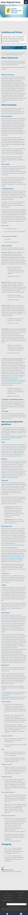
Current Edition (20, 892)
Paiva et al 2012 (17, 456)
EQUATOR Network (15, 556)
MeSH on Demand (8, 506)
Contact (20, 897)
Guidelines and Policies (7, 900)
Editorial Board (7, 897)
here (2, 417)
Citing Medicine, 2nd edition (12, 694)
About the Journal (7, 895)
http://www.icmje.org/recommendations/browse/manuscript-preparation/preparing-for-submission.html (13, 437)
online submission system (15, 54)
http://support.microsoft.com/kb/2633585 (13, 545)
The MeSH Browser (9, 519)
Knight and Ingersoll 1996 (8, 476)
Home (7, 892)
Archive (20, 895)
